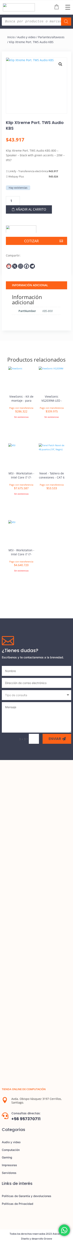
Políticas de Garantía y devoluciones (26, 1196)
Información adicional (30, 285)
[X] (14, 266)
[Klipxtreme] (21, 228)
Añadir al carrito (31, 209)
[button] (60, 64)
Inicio (11, 37)
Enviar (55, 738)
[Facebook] (26, 266)
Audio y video (26, 37)
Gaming (7, 1157)
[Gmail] (8, 266)
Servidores (9, 1172)
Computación (11, 1150)
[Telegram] (32, 266)
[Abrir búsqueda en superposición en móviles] (36, 21)
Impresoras (9, 1165)
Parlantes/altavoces (51, 37)
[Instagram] (20, 266)
